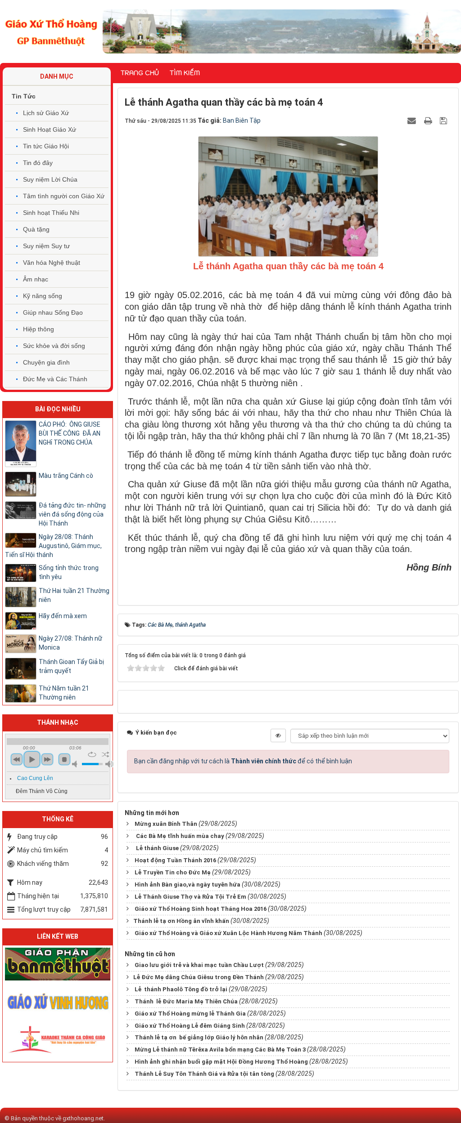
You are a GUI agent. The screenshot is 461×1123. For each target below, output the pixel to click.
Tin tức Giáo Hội (46, 146)
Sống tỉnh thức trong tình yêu (69, 572)
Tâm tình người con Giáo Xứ (63, 196)
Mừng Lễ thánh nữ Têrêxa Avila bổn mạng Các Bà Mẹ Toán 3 (220, 1049)
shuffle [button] (105, 754)
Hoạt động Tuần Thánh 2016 (175, 860)
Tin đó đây (38, 162)
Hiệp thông (38, 329)
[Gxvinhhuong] (57, 1001)
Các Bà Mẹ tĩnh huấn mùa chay (179, 836)
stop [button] (64, 759)
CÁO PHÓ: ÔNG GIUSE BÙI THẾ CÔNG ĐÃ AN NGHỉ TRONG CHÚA (69, 433)
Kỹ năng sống (42, 295)
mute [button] (76, 764)
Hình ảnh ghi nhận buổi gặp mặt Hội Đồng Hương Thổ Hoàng (221, 1061)
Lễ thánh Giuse (157, 848)
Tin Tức (24, 96)
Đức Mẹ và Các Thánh (55, 379)
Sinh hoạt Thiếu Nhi (51, 212)
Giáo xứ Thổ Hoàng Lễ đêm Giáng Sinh (190, 1025)
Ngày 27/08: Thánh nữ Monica (70, 643)
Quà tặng (36, 229)
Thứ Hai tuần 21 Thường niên (74, 595)
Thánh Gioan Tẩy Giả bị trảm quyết (71, 666)
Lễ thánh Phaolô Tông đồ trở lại (181, 989)
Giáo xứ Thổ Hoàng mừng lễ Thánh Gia (190, 1013)
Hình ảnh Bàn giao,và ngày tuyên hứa (187, 884)
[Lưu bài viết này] (444, 120)
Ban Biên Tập (242, 120)
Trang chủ (140, 73)
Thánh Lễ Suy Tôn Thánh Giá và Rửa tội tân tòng (204, 1073)
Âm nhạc (35, 279)
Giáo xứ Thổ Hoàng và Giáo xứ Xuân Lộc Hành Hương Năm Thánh (228, 933)
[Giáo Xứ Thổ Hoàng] (51, 31)
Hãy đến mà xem (63, 615)
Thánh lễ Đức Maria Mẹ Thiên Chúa (186, 1001)
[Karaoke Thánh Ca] (57, 1038)
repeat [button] (92, 754)
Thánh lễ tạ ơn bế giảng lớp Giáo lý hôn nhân (199, 1037)
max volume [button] (109, 764)
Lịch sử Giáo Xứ (46, 112)
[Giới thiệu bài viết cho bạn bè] (412, 120)
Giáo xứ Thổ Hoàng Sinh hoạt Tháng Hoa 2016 (201, 908)
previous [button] (16, 759)
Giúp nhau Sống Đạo (53, 312)
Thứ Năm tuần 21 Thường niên (64, 693)
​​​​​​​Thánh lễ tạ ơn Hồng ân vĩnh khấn (181, 921)
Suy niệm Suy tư (46, 246)
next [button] (47, 759)
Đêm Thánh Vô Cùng (42, 791)
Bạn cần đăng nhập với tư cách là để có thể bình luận (243, 761)
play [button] (32, 759)
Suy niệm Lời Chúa (50, 179)
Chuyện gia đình (46, 362)
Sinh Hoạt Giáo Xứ (49, 129)
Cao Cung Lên (35, 778)
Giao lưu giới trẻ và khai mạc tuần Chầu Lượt (199, 965)
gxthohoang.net (83, 1118)
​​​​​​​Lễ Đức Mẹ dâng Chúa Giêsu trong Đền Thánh (198, 977)
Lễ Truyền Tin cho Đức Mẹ (173, 872)
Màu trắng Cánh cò (66, 475)
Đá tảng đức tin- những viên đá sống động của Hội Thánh (72, 514)
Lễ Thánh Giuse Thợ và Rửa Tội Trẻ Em (190, 896)
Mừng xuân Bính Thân (166, 823)
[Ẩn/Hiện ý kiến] (278, 735)
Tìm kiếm (185, 73)
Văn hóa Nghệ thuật (51, 262)
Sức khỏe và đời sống (54, 345)
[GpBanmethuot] (57, 963)
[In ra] (429, 120)
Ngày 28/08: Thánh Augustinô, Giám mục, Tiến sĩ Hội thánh (53, 545)
